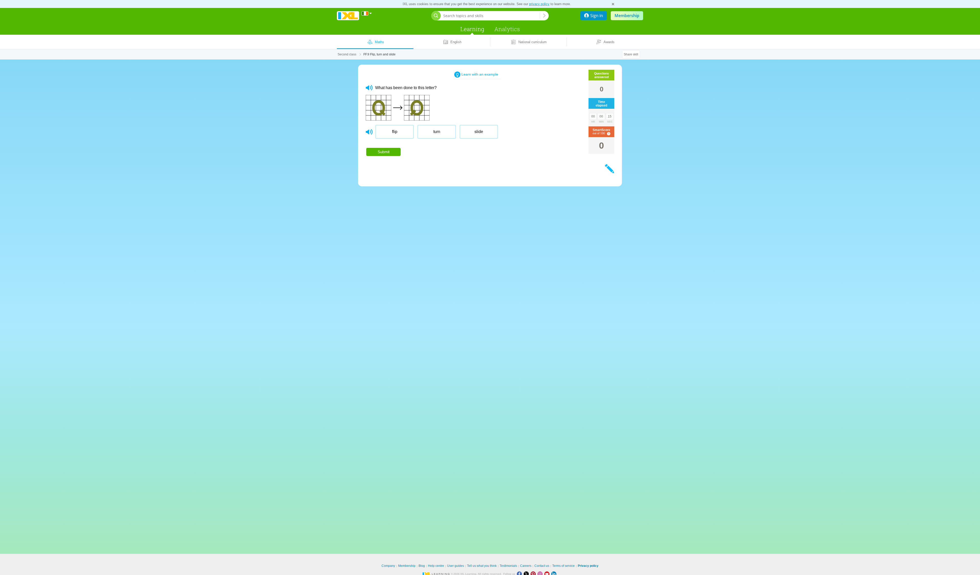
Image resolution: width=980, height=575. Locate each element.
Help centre (436, 566)
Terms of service (563, 566)
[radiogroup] (466, 134)
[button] (369, 87)
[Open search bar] (436, 15)
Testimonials (508, 566)
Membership (627, 15)
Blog (422, 566)
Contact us (541, 566)
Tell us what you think (482, 566)
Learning (472, 29)
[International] (367, 13)
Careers (525, 566)
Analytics (507, 29)
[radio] (394, 132)
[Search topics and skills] (544, 16)
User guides (455, 566)
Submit (383, 152)
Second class (347, 54)
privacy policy (539, 4)
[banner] (348, 15)
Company (388, 566)
